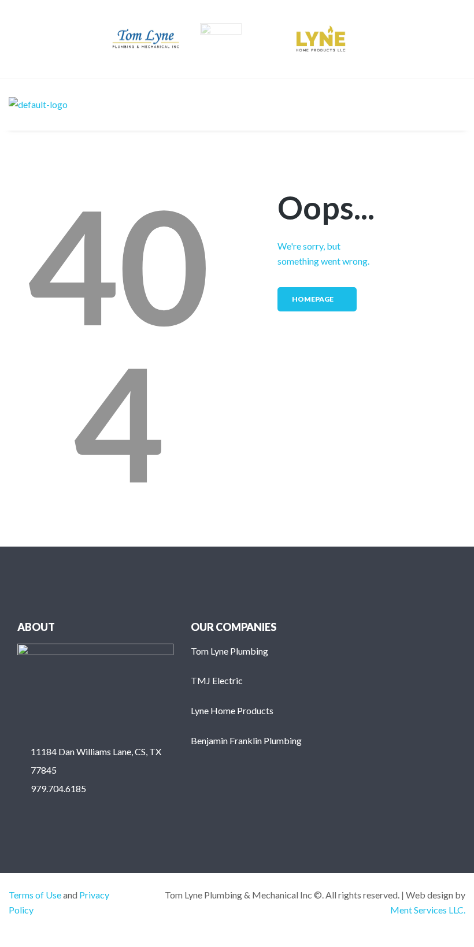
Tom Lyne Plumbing (229, 650)
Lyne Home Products (232, 710)
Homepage (313, 299)
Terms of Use (35, 894)
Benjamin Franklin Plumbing (246, 740)
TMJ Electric (217, 680)
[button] (456, 105)
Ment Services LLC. (427, 909)
